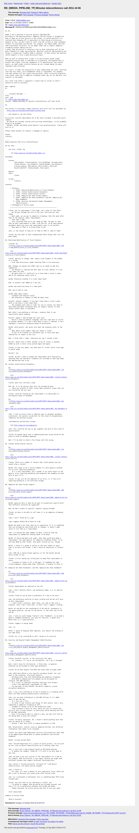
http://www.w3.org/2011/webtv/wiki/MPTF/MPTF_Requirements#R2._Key (38, 401)
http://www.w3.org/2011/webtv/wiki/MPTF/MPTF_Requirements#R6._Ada (38, 490)
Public (26, 3)
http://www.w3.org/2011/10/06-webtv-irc (29, 153)
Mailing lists (18, 3)
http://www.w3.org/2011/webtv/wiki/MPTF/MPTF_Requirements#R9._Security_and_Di (36, 653)
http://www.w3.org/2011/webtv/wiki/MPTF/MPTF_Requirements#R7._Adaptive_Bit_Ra (36, 581)
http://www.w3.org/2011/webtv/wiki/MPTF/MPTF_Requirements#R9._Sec (38, 645)
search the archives (38, 824)
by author (60, 821)
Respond (34, 12)
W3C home (8, 3)
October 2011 (56, 3)
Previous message (41, 15)
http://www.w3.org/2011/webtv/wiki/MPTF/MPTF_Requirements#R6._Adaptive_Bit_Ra (36, 497)
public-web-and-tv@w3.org (40, 3)
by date (36, 821)
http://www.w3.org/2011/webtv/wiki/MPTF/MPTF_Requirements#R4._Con (38, 369)
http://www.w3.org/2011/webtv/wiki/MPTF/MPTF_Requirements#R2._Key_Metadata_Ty (36, 408)
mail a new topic (43, 819)
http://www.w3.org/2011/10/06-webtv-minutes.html (26, 110)
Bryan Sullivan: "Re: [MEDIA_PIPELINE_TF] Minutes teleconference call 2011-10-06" (51, 811)
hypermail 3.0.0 (32, 828)
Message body (25, 12)
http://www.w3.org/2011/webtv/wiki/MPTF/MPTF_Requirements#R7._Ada (38, 573)
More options (44, 12)
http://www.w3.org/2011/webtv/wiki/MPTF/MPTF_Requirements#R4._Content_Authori (36, 377)
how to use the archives (21, 824)
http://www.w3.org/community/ (25, 425)
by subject (52, 821)
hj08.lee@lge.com (23, 20)
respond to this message (27, 819)
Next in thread (54, 15)
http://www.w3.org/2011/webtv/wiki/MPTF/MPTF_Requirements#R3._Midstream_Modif (36, 253)
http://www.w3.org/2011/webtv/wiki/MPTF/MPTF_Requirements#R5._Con (38, 449)
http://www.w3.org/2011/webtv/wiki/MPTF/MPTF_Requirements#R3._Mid (38, 245)
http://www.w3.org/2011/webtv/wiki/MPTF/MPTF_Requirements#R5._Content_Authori (36, 456)
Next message (28, 15)
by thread (43, 821)
